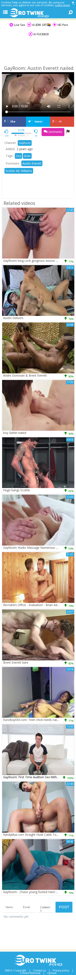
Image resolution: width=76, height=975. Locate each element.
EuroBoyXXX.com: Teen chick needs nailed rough (36, 720)
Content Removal (30, 973)
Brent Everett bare (15, 662)
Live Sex (19, 25)
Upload (51, 973)
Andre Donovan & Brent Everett (25, 375)
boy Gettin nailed (14, 433)
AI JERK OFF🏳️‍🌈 (41, 25)
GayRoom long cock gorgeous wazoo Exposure (35, 261)
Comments (54, 132)
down (27, 156)
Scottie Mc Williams (18, 171)
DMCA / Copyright (15, 970)
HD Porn (62, 25)
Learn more (62, 5)
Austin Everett (31, 163)
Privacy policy (61, 970)
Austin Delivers (13, 318)
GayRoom (25, 143)
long (18, 156)
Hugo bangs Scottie (16, 490)
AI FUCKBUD (41, 34)
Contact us (39, 970)
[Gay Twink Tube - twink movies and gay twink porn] (38, 13)
